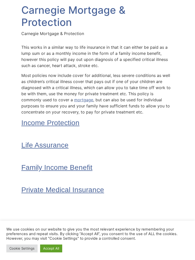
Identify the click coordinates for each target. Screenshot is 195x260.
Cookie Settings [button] (22, 248)
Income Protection (50, 123)
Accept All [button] (51, 248)
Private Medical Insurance (62, 190)
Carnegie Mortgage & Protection (73, 16)
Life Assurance (45, 145)
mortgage (83, 99)
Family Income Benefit (56, 167)
